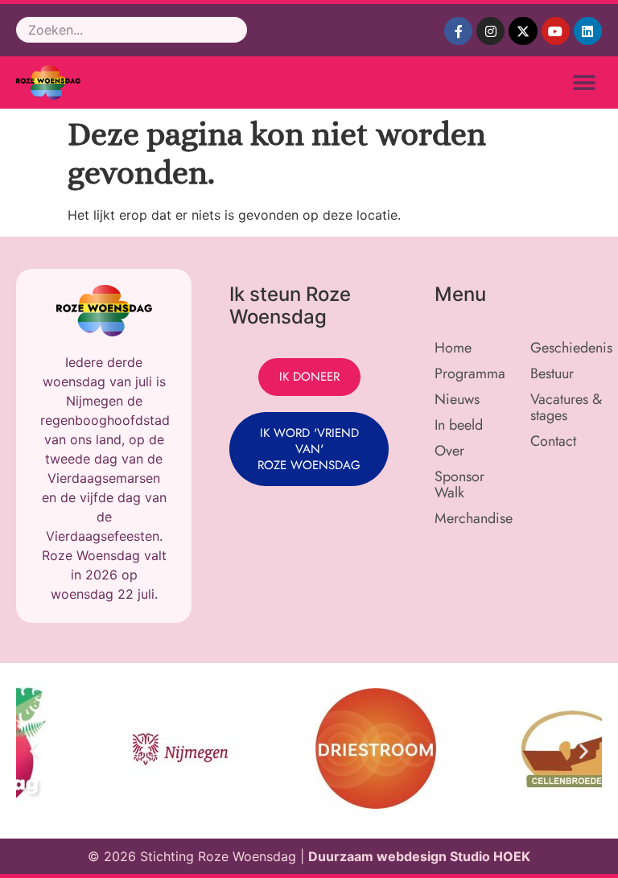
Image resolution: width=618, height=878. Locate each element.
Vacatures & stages (566, 407)
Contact (553, 441)
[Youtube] (556, 31)
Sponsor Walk (459, 484)
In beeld (459, 424)
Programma (470, 373)
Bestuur (552, 373)
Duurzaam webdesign (379, 856)
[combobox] (131, 30)
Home (453, 347)
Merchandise (474, 518)
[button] (584, 82)
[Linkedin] (588, 31)
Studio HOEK (490, 856)
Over (449, 450)
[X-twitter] (523, 31)
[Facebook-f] (458, 31)
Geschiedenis (570, 347)
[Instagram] (490, 31)
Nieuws (457, 399)
